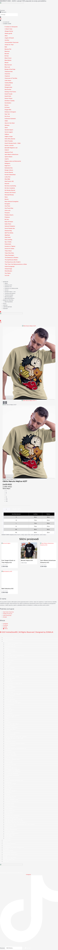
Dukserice (7, 845)
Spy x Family (8, 242)
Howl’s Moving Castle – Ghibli (16, 736)
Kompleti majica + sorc (10, 291)
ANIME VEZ (6, 840)
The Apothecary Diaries (11, 260)
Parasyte (7, 212)
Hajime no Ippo (9, 136)
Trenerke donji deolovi (10, 293)
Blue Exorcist (8, 65)
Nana (6, 197)
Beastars (7, 51)
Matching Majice (9, 296)
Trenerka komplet (10, 852)
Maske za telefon (9, 857)
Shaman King (8, 230)
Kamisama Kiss (9, 168)
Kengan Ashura (9, 170)
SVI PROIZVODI (8, 639)
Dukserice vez (8, 286)
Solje (5, 856)
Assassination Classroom (11, 42)
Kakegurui (7, 163)
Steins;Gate (8, 244)
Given (6, 127)
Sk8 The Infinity (9, 233)
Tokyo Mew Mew (9, 253)
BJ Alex (7, 56)
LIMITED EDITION (7, 306)
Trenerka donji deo (10, 854)
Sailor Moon (8, 224)
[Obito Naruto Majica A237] (29, 325)
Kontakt (6, 861)
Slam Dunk (8, 237)
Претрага (2, 10)
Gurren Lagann (9, 132)
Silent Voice (9, 805)
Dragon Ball (8, 109)
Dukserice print (8, 285)
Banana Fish (8, 49)
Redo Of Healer (9, 221)
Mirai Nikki (7, 179)
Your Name (8, 273)
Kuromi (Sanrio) (9, 172)
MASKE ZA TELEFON (8, 300)
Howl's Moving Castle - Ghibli (12, 143)
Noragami (7, 204)
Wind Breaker (8, 271)
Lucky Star (7, 177)
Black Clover (8, 58)
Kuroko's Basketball (10, 174)
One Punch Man (9, 208)
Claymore (7, 76)
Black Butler (8, 60)
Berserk (7, 53)
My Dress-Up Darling (10, 186)
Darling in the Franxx (10, 91)
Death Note (8, 96)
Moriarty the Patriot (10, 192)
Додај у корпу (17, 509)
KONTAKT (5, 308)
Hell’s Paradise (9, 141)
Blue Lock (7, 67)
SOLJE (4, 303)
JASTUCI (5, 305)
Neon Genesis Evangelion (11, 201)
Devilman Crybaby (9, 100)
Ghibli (6, 121)
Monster (7, 183)
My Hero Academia (10, 188)
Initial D (7, 150)
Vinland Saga (8, 268)
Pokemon (7, 217)
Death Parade (8, 94)
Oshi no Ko (7, 210)
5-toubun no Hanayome (11, 26)
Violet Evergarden (10, 266)
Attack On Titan (9, 44)
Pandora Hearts (9, 215)
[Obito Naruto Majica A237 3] (29, 400)
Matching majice (9, 843)
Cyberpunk (7, 85)
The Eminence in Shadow (11, 257)
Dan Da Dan (8, 89)
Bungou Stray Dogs (10, 69)
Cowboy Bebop (9, 83)
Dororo (6, 105)
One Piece (7, 206)
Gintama (7, 125)
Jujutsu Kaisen (8, 156)
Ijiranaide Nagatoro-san (11, 147)
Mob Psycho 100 (9, 181)
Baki (6, 47)
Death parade (10, 695)
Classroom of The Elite (11, 78)
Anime (5, 641)
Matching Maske (9, 301)
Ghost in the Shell (10, 123)
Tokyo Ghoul (8, 251)
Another (7, 40)
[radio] (18, 491)
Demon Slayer (8, 98)
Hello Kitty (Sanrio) (10, 139)
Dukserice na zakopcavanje (11, 288)
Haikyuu (7, 134)
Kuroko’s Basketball (12, 759)
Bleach (6, 62)
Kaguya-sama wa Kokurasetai (13, 161)
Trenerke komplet (9, 295)
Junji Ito (7, 159)
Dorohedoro (8, 103)
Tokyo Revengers (9, 255)
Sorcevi (6, 290)
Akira (6, 35)
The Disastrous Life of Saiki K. (13, 262)
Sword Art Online (9, 248)
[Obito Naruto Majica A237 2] (29, 363)
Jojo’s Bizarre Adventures (15, 743)
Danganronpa (8, 87)
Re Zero (7, 219)
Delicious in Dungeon (10, 112)
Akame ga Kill (8, 33)
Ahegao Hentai (9, 31)
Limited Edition (9, 859)
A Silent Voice (8, 29)
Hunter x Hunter (9, 145)
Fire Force (7, 116)
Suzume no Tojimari (10, 246)
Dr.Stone (7, 107)
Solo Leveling (8, 239)
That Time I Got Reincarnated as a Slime (16, 264)
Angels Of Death (9, 38)
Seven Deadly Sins (10, 228)
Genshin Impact (9, 130)
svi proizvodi (6, 22)
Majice (6, 283)
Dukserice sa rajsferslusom (13, 847)
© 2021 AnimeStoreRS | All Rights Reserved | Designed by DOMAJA (26, 632)
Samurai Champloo (10, 226)
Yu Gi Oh (7, 275)
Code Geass (8, 80)
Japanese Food (9, 152)
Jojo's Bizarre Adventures (11, 154)
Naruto (7, 199)
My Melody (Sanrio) (10, 190)
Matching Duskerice (9, 298)
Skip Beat (7, 235)
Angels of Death (11, 651)
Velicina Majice (6, 488)
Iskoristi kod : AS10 (10, 637)
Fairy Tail (7, 114)
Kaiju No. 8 (7, 165)
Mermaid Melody (9, 195)
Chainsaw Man (9, 71)
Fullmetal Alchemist (10, 118)
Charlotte (7, 74)
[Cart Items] (29, 18)
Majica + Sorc (8, 850)
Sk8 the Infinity (11, 806)
